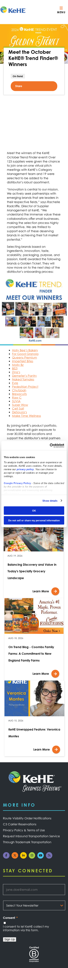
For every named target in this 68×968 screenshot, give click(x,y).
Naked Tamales (23, 379)
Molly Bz (18, 365)
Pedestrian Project (25, 386)
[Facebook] (7, 857)
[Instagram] (33, 857)
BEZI (14, 368)
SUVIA (16, 401)
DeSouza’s (19, 412)
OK (34, 510)
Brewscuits (19, 394)
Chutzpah (19, 390)
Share (18, 86)
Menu (61, 12)
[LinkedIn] (24, 857)
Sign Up (9, 939)
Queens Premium (24, 357)
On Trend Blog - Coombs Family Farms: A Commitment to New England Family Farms (31, 653)
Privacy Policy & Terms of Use (24, 830)
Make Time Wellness (26, 416)
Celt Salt (18, 408)
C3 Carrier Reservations (19, 824)
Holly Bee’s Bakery (25, 350)
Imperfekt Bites (22, 361)
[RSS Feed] (50, 857)
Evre (15, 383)
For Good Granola (25, 354)
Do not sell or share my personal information (34, 520)
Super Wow (20, 405)
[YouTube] (41, 857)
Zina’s (16, 372)
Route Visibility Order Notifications (27, 818)
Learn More (41, 591)
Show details (49, 500)
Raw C (17, 397)
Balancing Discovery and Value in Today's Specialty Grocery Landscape (32, 571)
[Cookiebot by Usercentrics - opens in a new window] (49, 445)
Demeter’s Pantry (24, 376)
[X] (16, 857)
